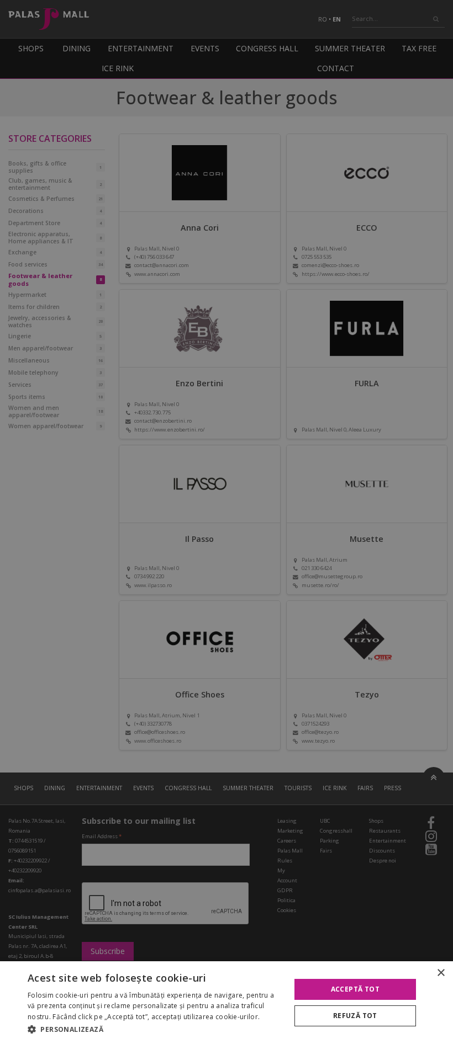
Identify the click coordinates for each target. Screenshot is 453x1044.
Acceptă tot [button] (355, 989)
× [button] (440, 973)
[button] (155, 1029)
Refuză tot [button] (355, 1015)
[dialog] (226, 1002)
